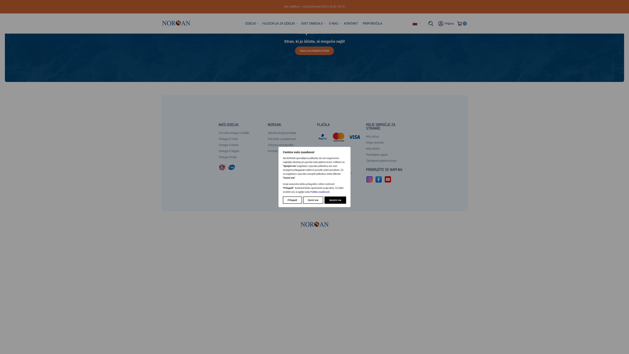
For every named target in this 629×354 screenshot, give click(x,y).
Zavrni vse (313, 200)
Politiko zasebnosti (320, 192)
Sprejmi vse (335, 200)
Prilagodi (292, 200)
